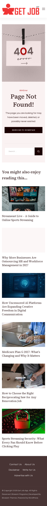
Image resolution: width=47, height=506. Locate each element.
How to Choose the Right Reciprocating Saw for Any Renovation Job (19, 397)
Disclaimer (14, 470)
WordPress (33, 498)
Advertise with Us (23, 475)
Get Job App (22, 491)
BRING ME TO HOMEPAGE (23, 130)
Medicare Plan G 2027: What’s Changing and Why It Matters (21, 354)
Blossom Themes (9, 498)
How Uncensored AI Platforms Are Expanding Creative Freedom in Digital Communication (22, 308)
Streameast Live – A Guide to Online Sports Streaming (20, 218)
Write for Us (29, 470)
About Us (30, 464)
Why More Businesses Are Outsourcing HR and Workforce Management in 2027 (22, 261)
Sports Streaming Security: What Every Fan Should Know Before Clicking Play (23, 442)
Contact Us (15, 464)
